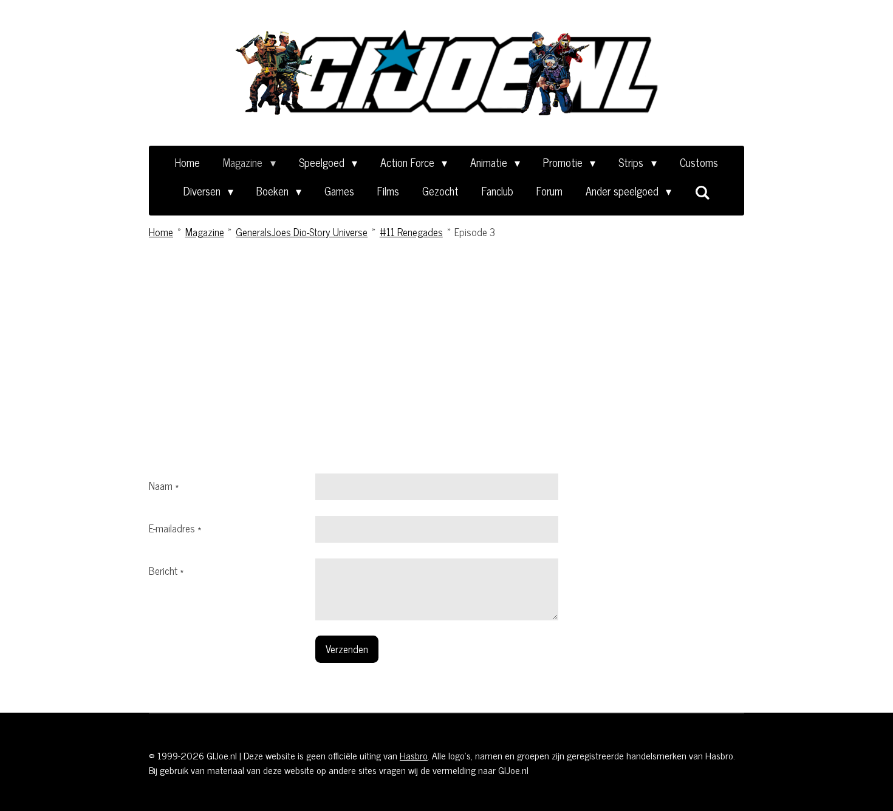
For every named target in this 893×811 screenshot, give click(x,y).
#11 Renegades (411, 231)
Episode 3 (474, 231)
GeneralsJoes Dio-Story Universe (302, 231)
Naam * (164, 485)
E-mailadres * (175, 528)
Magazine (204, 231)
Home (161, 231)
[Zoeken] (702, 192)
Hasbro (414, 755)
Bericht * (166, 570)
